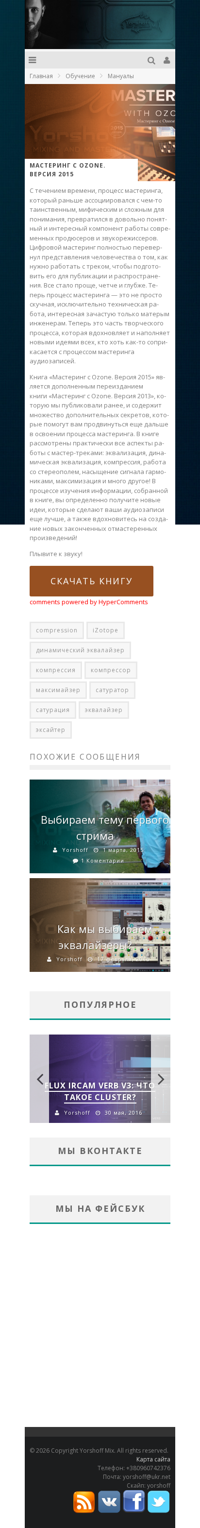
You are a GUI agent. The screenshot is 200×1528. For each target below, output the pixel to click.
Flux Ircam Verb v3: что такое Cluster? (100, 1091)
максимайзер (58, 690)
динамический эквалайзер (80, 650)
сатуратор (112, 690)
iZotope (105, 630)
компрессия (56, 670)
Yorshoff (75, 849)
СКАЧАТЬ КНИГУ (91, 581)
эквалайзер (104, 710)
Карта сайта (153, 1459)
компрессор (111, 670)
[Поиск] (152, 59)
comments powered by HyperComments (89, 601)
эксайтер (51, 730)
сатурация (53, 710)
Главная (41, 76)
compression (57, 630)
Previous (39, 1079)
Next (160, 1079)
